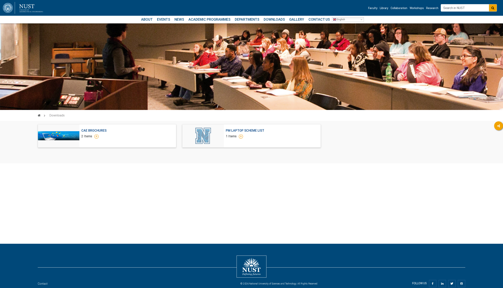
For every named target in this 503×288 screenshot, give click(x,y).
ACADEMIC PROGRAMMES (209, 19)
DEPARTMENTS (247, 19)
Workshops (417, 8)
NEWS (179, 19)
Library (384, 8)
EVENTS (163, 19)
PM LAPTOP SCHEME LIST (245, 130)
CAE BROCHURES (93, 130)
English (340, 19)
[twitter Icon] (452, 283)
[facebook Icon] (432, 283)
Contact (43, 283)
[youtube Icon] (461, 283)
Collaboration (399, 8)
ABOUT (147, 19)
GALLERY (296, 19)
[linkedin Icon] (442, 283)
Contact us (319, 19)
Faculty (372, 8)
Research (432, 8)
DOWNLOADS (274, 19)
